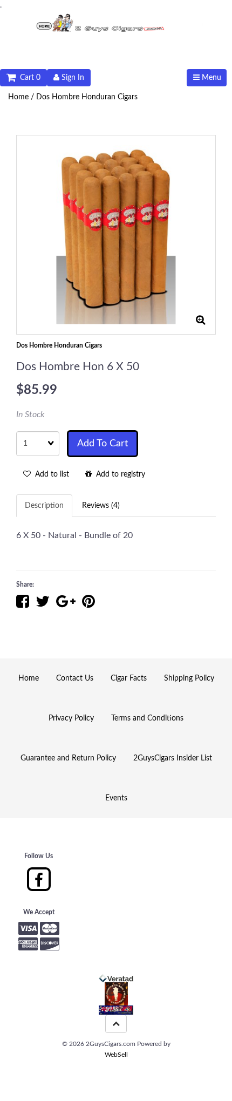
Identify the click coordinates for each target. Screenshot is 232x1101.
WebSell (116, 1054)
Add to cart (102, 443)
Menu (210, 77)
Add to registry (118, 474)
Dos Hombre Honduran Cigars (87, 97)
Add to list (50, 474)
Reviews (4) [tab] (101, 505)
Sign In (71, 77)
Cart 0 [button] (28, 77)
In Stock (30, 414)
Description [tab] (44, 505)
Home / (22, 97)
